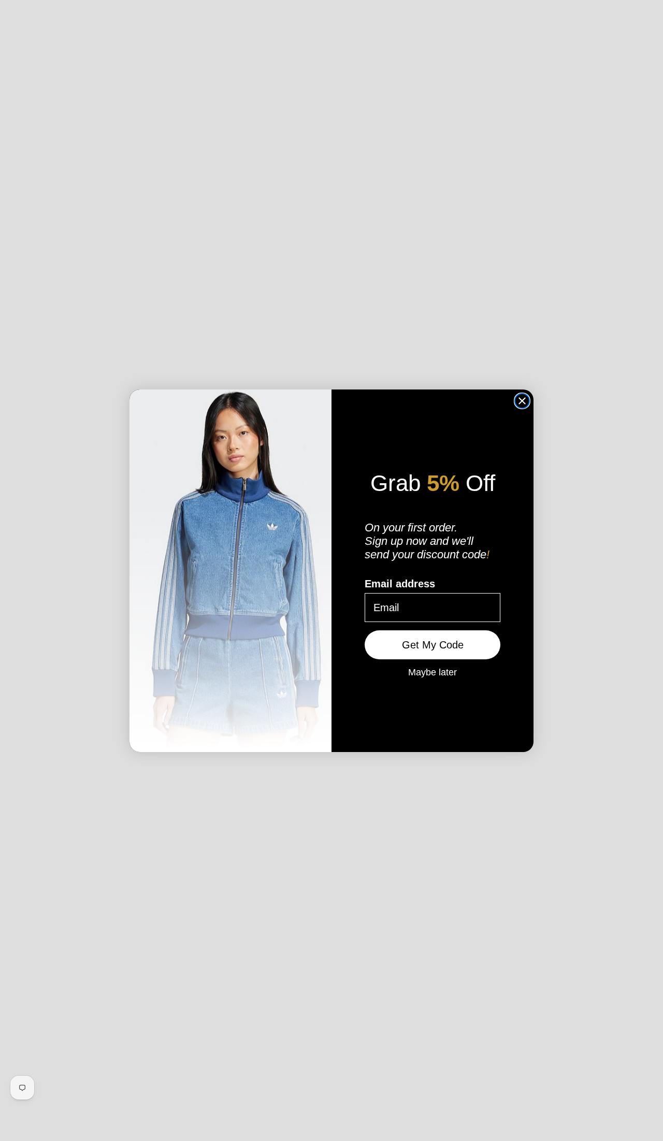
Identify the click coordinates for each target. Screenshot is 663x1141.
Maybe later (432, 672)
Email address (400, 583)
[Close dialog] (522, 401)
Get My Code (433, 645)
